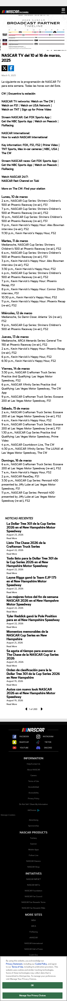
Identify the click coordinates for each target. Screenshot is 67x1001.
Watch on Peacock (46, 121)
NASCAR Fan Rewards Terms (33, 902)
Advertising (33, 820)
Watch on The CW (42, 101)
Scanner (33, 844)
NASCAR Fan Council (33, 896)
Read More (12, 538)
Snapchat (24, 742)
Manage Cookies (8, 815)
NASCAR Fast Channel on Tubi (20, 180)
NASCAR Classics (33, 861)
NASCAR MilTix (33, 885)
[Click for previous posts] (26, 709)
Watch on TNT (10, 109)
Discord (48, 748)
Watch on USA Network (35, 105)
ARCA (33, 926)
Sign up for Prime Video (36, 109)
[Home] (16, 11)
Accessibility (34, 793)
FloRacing (8, 125)
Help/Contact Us (33, 764)
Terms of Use (33, 781)
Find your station (34, 188)
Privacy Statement (14, 964)
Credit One (33, 955)
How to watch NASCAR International (24, 137)
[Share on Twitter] (4, 68)
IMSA (33, 920)
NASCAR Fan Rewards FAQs (33, 908)
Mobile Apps (33, 850)
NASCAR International (33, 943)
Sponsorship (33, 826)
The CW (6, 153)
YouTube (24, 748)
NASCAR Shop (33, 867)
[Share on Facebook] (11, 68)
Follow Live (33, 855)
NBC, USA (50, 149)
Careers (34, 775)
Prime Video (50, 145)
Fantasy (33, 838)
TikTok (48, 742)
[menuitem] (33, 815)
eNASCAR (33, 938)
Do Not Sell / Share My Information (33, 804)
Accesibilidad (33, 787)
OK (32, 985)
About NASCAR (33, 770)
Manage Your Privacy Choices (32, 995)
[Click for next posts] (41, 709)
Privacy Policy (33, 798)
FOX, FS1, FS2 (31, 145)
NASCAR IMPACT (33, 879)
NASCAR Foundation (33, 891)
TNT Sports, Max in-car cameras (22, 149)
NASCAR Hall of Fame (33, 949)
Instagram (48, 736)
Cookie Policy (41, 964)
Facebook (24, 736)
